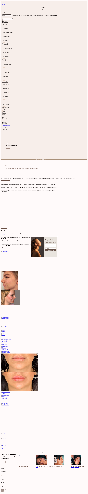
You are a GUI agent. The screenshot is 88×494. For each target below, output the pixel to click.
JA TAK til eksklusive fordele (50, 250)
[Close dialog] (57, 236)
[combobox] (50, 248)
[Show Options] (55, 248)
